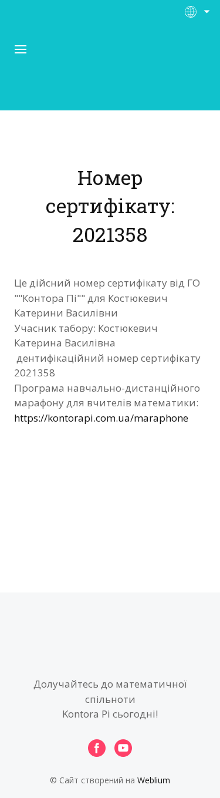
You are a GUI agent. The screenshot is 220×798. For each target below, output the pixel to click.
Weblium (153, 780)
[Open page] (110, 70)
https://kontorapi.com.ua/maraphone (101, 418)
